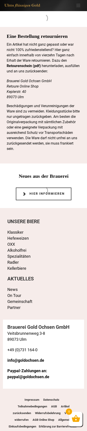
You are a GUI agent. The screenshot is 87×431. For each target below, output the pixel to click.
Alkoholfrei (16, 250)
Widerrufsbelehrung (47, 413)
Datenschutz (51, 399)
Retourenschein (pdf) (24, 66)
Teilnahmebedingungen (32, 406)
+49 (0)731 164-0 (22, 349)
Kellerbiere (16, 268)
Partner (14, 307)
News (12, 289)
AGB (54, 406)
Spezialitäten (19, 256)
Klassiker (15, 232)
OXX (11, 244)
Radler (13, 262)
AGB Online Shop (43, 419)
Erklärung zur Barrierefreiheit (57, 426)
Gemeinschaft (19, 301)
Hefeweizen (18, 238)
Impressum (32, 399)
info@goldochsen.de (25, 360)
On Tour (14, 295)
